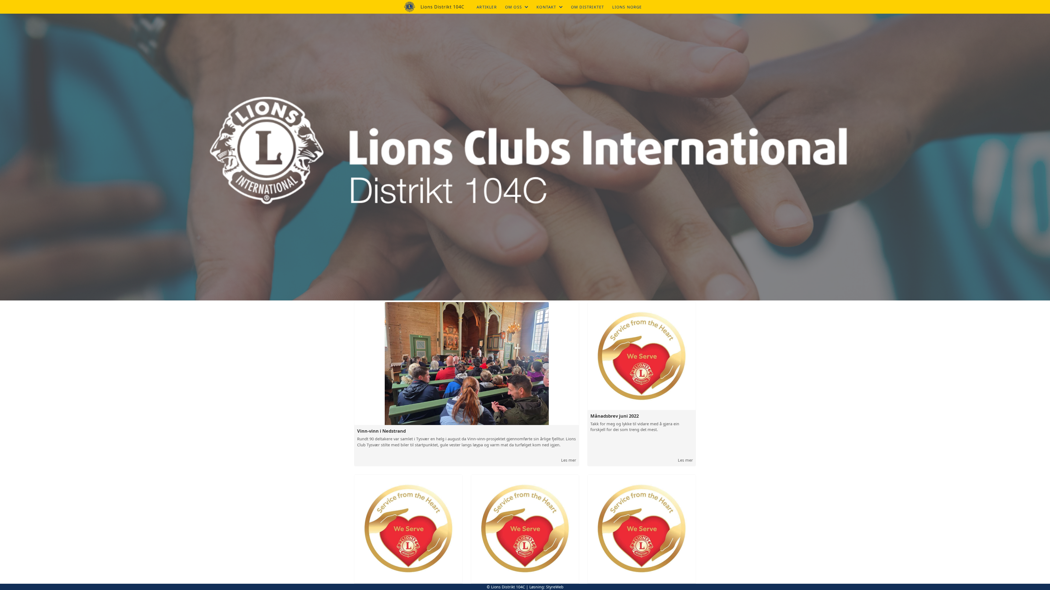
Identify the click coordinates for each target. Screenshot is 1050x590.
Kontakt (546, 7)
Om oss (513, 7)
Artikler (487, 7)
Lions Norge (627, 7)
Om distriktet (587, 7)
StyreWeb (555, 586)
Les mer (568, 460)
